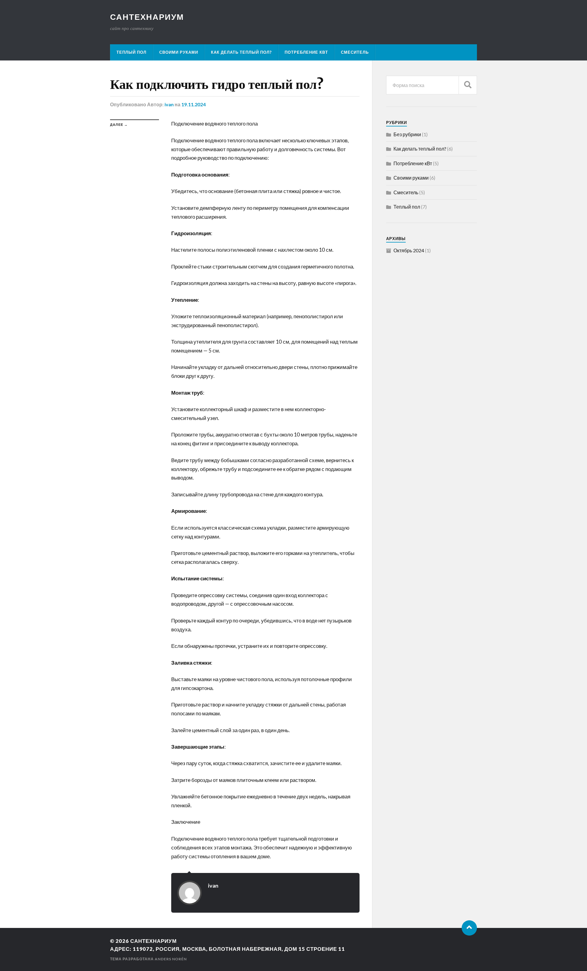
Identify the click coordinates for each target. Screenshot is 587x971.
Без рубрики (407, 134)
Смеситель (355, 52)
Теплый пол (131, 52)
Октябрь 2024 (408, 250)
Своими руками (178, 52)
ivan (169, 104)
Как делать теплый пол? (241, 52)
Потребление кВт (306, 52)
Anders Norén (171, 959)
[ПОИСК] (468, 85)
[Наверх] (469, 928)
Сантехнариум (147, 16)
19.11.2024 (193, 104)
